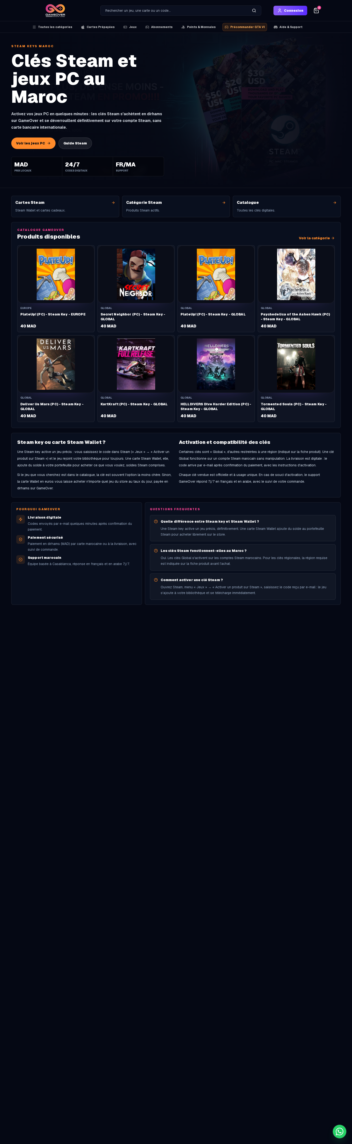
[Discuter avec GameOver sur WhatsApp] (339, 1131)
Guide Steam (75, 143)
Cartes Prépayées (101, 27)
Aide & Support (290, 27)
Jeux (133, 27)
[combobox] (174, 10)
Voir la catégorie (314, 238)
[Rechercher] (254, 10)
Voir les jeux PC (30, 143)
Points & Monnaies (201, 27)
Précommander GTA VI (247, 27)
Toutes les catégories (55, 27)
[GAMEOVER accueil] (55, 10)
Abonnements (162, 27)
